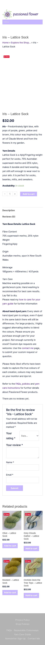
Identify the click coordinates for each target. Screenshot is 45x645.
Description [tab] (8, 210)
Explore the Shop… (21, 42)
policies (26, 383)
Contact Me (34, 638)
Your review (14, 445)
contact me (28, 348)
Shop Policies (23, 624)
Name (10, 462)
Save (7, 57)
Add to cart (29, 194)
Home (5, 42)
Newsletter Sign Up (15, 638)
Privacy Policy (22, 620)
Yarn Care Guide (22, 634)
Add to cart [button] (10, 545)
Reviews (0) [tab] (8, 216)
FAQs (18, 383)
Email (9, 474)
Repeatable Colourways (26, 630)
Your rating (10, 436)
